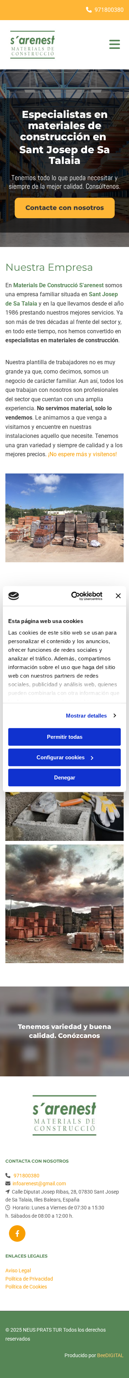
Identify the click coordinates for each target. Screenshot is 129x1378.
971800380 (109, 9)
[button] (65, 208)
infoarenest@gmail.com (39, 1183)
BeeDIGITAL (110, 1355)
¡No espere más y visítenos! (82, 454)
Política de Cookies (26, 1287)
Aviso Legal (18, 1270)
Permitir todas (64, 737)
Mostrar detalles (86, 716)
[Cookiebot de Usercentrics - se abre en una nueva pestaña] (75, 596)
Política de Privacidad (29, 1279)
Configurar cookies (61, 757)
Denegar (64, 777)
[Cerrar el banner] (118, 596)
